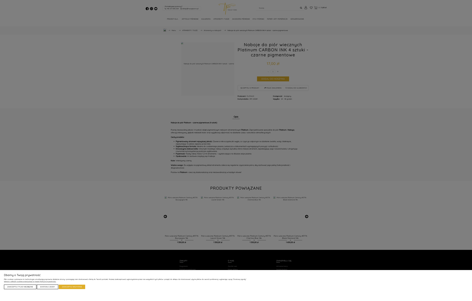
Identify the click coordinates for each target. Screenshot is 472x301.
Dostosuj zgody (47, 287)
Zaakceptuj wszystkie (72, 287)
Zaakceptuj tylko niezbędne (20, 287)
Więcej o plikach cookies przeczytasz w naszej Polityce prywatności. (30, 281)
